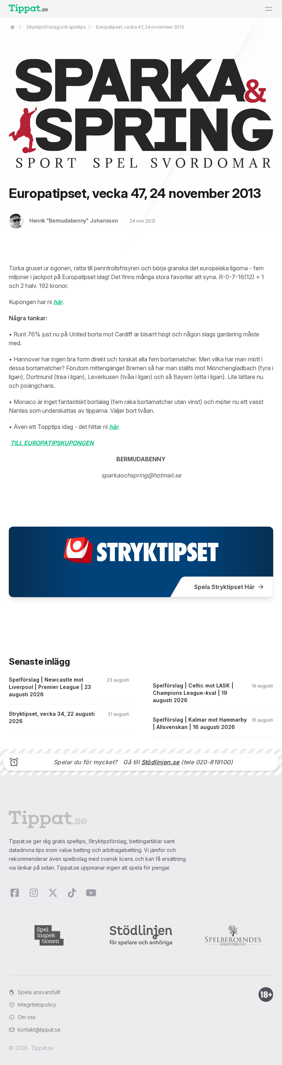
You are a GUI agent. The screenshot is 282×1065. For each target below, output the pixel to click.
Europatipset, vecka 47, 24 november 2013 (140, 27)
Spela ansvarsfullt (39, 992)
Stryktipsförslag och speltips (56, 27)
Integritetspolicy (37, 1004)
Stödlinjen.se (160, 762)
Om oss (27, 1017)
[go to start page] (12, 27)
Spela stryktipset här (224, 587)
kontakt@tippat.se (39, 1029)
